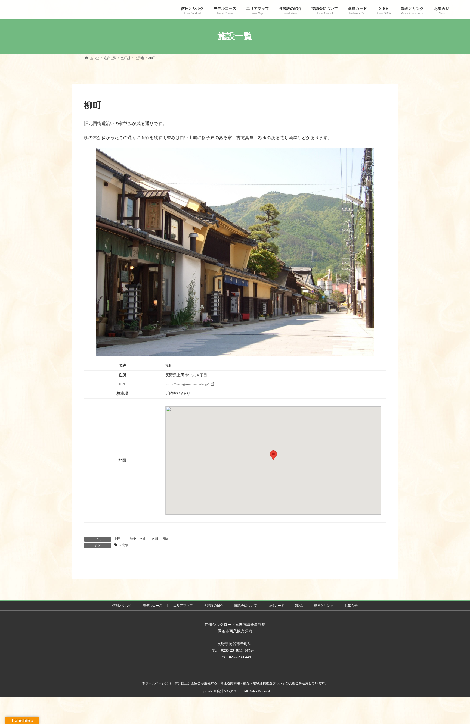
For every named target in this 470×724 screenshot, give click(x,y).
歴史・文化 (138, 539)
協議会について (245, 605)
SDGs (299, 605)
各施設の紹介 (213, 605)
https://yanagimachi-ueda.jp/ (187, 384)
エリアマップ (183, 605)
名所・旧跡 (160, 539)
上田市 (119, 539)
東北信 (123, 545)
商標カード (276, 605)
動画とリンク (324, 605)
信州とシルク (122, 605)
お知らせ (351, 605)
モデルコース (152, 605)
